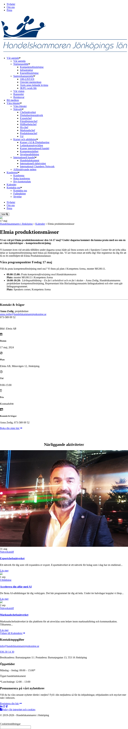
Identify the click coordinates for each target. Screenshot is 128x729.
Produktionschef (28, 133)
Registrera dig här (9, 703)
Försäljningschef (28, 121)
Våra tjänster (13, 103)
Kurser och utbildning (24, 139)
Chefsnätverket (28, 112)
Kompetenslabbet (29, 151)
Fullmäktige (19, 193)
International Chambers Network (37, 166)
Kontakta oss (13, 187)
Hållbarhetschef (28, 124)
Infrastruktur (26, 70)
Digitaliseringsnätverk (31, 115)
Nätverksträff (7, 551)
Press (9, 10)
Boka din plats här (10, 428)
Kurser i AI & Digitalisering (34, 142)
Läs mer (4, 570)
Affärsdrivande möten (24, 169)
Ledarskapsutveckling (31, 145)
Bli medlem (13, 100)
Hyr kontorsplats (22, 181)
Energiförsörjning (29, 73)
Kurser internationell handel (34, 148)
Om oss (11, 7)
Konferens (12, 172)
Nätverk (17, 109)
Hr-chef (24, 127)
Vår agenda (13, 58)
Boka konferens (21, 178)
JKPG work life (28, 88)
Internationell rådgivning (33, 163)
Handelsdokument (29, 160)
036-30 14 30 (7, 651)
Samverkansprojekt (23, 76)
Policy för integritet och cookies (18, 709)
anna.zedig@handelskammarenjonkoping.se (23, 314)
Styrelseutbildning (29, 154)
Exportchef (26, 118)
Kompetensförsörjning (32, 67)
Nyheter (11, 4)
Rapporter (18, 94)
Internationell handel (24, 157)
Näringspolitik (20, 64)
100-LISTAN (27, 79)
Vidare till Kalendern (11, 633)
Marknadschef (27, 130)
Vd (21, 136)
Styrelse (17, 196)
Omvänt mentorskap (30, 82)
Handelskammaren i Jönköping (16, 223)
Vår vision (18, 91)
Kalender (11, 184)
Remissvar (18, 97)
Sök (3, 214)
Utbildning (5, 580)
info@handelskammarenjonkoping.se (19, 646)
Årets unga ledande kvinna (34, 85)
